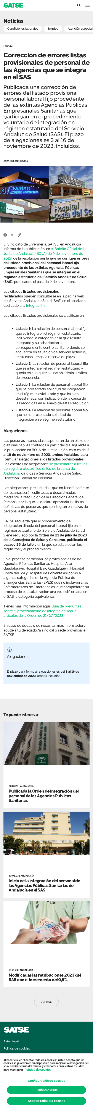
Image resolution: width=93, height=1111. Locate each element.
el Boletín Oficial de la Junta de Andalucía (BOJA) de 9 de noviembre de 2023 (44, 253)
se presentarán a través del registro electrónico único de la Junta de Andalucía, (45, 468)
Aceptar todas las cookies (46, 1101)
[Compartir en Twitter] (12, 234)
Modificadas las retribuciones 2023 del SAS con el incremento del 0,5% (44, 977)
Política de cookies (37, 1069)
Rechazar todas (46, 1090)
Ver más (46, 1001)
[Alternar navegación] (87, 5)
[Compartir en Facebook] (5, 234)
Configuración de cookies (46, 1080)
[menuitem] (11, 1041)
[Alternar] (78, 5)
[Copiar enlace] (19, 234)
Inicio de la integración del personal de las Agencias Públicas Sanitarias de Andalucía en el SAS (44, 885)
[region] (46, 1082)
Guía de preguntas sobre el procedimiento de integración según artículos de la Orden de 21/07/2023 (42, 611)
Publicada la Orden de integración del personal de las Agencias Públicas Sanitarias (44, 796)
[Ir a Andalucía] (13, 5)
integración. (35, 306)
